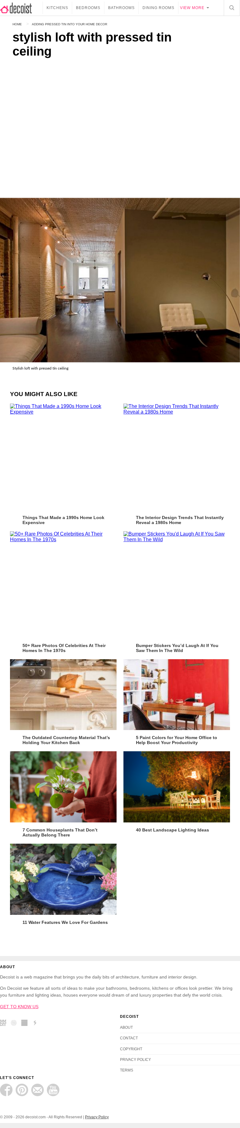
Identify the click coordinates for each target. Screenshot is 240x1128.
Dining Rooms (158, 8)
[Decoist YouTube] (53, 1090)
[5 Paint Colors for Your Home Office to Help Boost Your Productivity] (176, 694)
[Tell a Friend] (37, 1090)
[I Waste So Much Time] (26, 1024)
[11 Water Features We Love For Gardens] (63, 879)
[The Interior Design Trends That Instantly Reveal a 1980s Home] (176, 457)
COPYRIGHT (131, 1049)
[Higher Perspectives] (15, 1024)
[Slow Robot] (36, 1024)
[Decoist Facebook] (6, 1090)
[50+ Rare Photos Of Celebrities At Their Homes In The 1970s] (63, 584)
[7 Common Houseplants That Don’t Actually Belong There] (63, 786)
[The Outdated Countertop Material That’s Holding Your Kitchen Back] (63, 694)
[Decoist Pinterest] (22, 1090)
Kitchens (57, 8)
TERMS (126, 1070)
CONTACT (129, 1038)
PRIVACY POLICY (135, 1059)
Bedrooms (88, 8)
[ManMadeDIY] (4, 1024)
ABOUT (126, 1027)
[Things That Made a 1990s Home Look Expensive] (63, 457)
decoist (21, 8)
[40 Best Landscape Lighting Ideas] (176, 786)
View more (192, 8)
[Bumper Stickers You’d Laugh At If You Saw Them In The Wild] (176, 584)
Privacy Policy (97, 1117)
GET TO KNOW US (19, 1006)
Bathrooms (121, 8)
